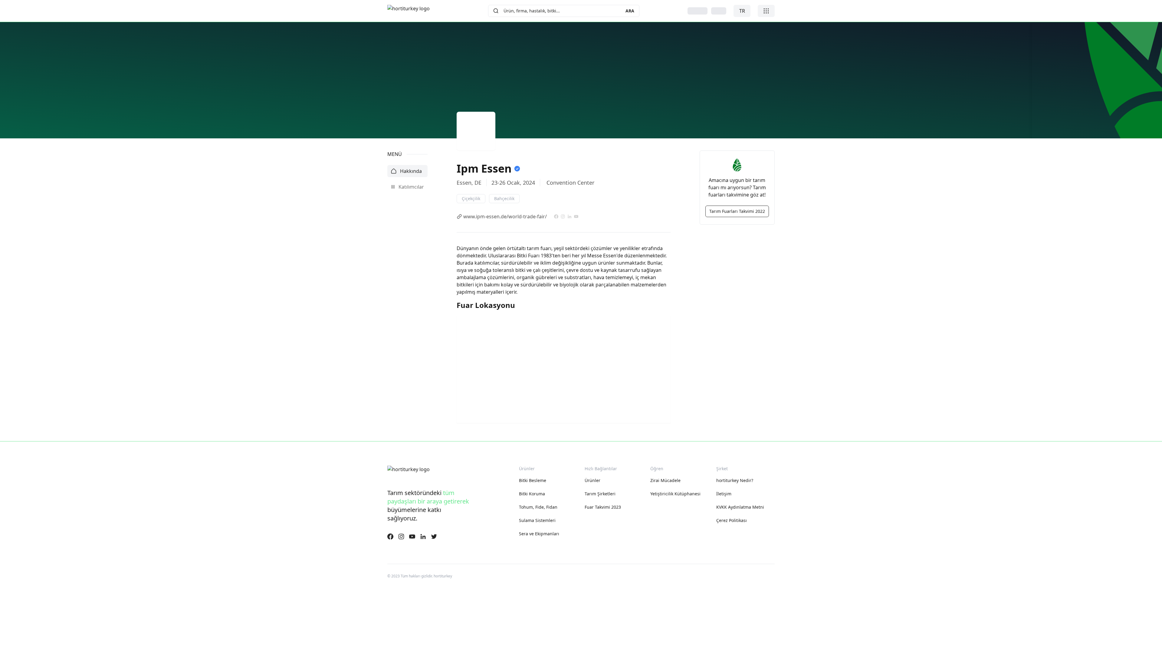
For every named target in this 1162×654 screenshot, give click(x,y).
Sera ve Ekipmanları (539, 534)
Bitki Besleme (532, 480)
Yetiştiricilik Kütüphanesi (675, 494)
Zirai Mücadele (665, 480)
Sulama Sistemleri (537, 520)
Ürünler (592, 480)
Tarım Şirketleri (600, 494)
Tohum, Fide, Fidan (538, 507)
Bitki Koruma (532, 494)
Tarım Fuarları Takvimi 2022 (737, 211)
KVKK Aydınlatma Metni (740, 507)
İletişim (723, 494)
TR (742, 11)
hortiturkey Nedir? (734, 480)
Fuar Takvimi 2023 (603, 507)
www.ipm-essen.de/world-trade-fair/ (505, 216)
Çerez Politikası (731, 520)
